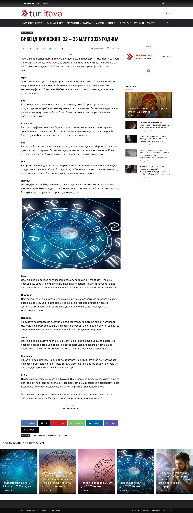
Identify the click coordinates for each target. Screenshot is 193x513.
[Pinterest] (37, 48)
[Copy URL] (63, 48)
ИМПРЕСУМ (167, 510)
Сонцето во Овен (48, 62)
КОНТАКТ (156, 510)
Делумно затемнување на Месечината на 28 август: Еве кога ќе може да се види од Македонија (156, 124)
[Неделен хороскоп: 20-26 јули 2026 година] (96, 471)
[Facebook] (156, 3)
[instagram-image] (133, 71)
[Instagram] (163, 3)
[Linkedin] (50, 48)
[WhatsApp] (43, 48)
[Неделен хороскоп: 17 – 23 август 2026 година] (18, 471)
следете (166, 56)
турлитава (52, 435)
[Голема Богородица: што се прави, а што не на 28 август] (148, 105)
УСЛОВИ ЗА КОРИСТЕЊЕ (139, 510)
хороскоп (63, 435)
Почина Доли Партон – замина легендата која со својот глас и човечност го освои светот (153, 138)
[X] (30, 48)
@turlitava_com (144, 55)
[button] (168, 23)
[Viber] (56, 48)
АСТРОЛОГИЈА (27, 33)
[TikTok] (169, 3)
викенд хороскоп (38, 435)
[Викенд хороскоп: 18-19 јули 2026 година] (135, 471)
